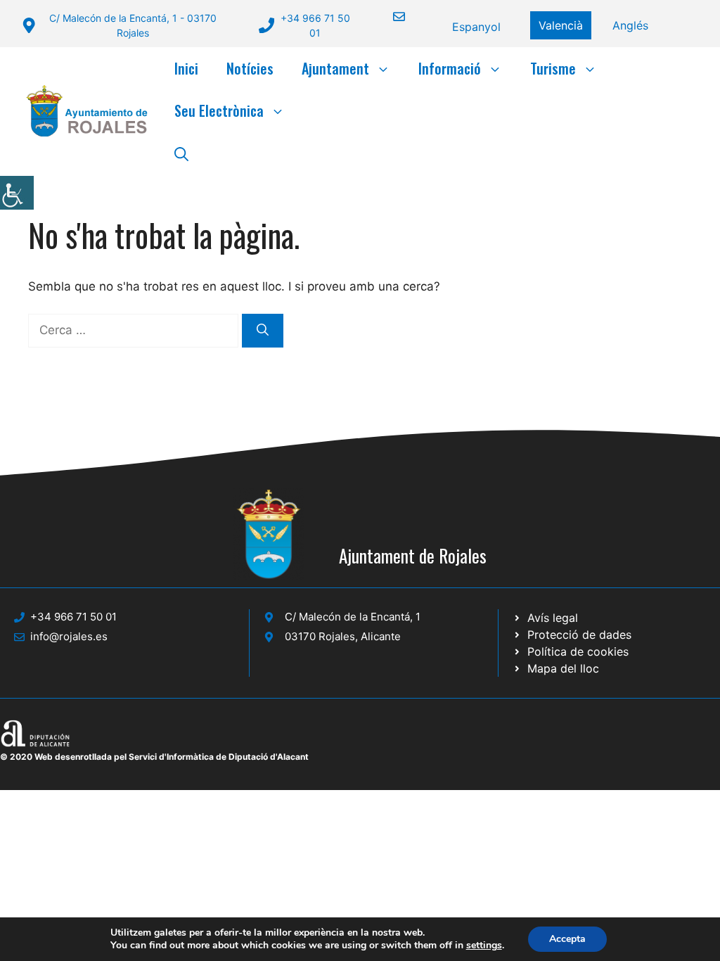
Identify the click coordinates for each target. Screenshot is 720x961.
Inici (186, 68)
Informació (449, 68)
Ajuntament (335, 68)
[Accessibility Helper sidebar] (17, 193)
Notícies (250, 68)
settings (484, 945)
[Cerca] (262, 331)
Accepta (567, 939)
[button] (181, 153)
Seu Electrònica (219, 110)
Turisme (553, 68)
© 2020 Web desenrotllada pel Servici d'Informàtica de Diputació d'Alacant (154, 756)
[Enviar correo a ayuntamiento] (390, 17)
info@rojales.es (69, 636)
